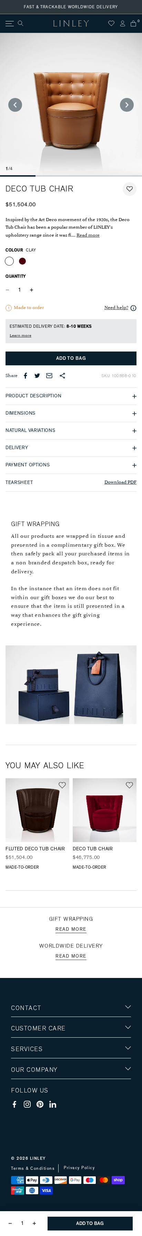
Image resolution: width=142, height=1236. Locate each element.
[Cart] (133, 23)
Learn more (20, 336)
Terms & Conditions (33, 1168)
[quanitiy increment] (31, 290)
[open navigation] (9, 23)
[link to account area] (122, 23)
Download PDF (120, 482)
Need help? (116, 307)
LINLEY (38, 1158)
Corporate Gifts (31, 1110)
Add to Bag (71, 358)
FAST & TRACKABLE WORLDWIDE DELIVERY (71, 7)
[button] (129, 189)
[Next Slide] (127, 105)
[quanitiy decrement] (9, 290)
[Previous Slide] (15, 105)
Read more (88, 235)
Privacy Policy (79, 1168)
